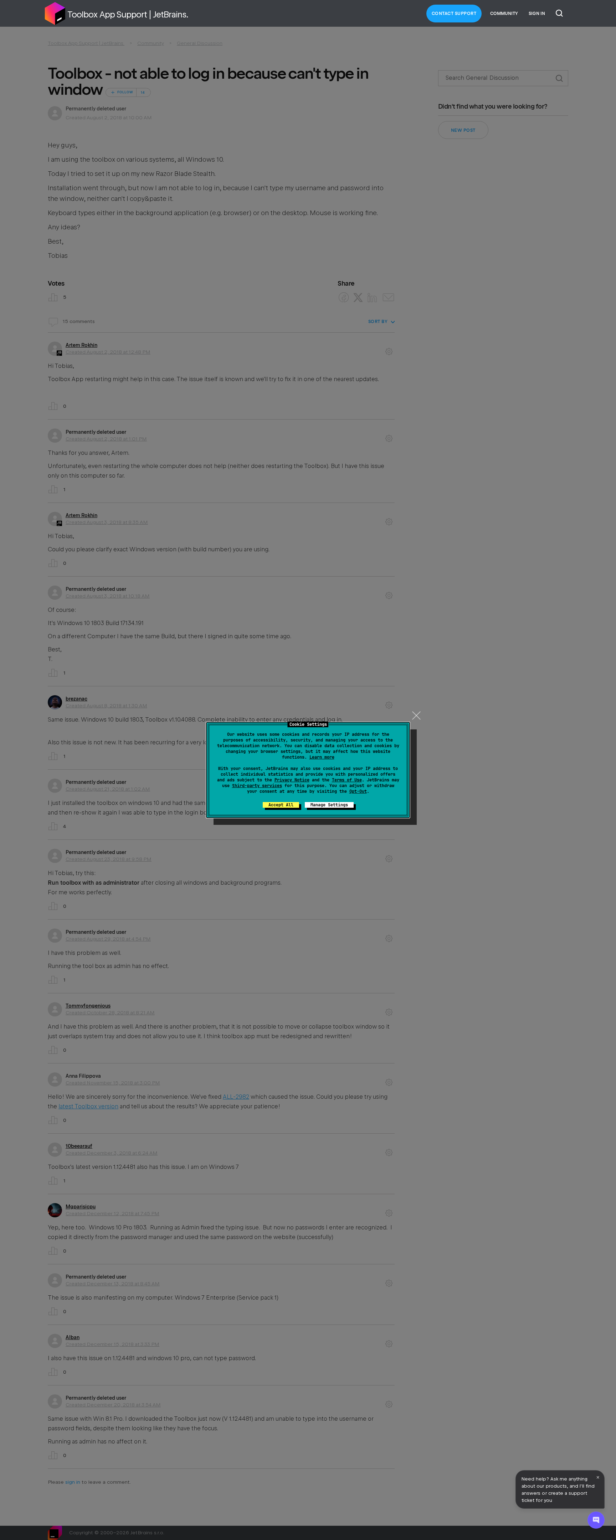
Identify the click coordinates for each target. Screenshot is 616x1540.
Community (504, 13)
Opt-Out (358, 791)
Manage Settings (329, 805)
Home (55, 13)
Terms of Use (347, 780)
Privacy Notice (291, 780)
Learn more (321, 757)
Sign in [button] (537, 13)
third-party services (257, 786)
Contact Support (454, 13)
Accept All (280, 805)
